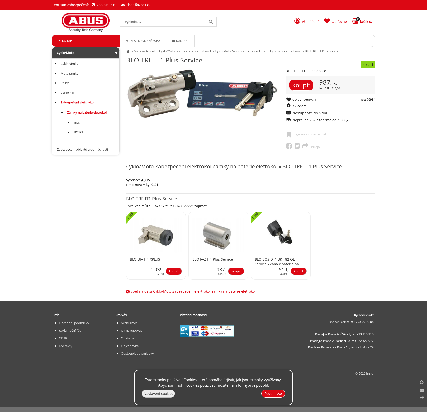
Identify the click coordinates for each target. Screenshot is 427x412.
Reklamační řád (70, 330)
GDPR (63, 338)
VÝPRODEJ (68, 92)
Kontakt (182, 40)
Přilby (65, 83)
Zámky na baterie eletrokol (87, 112)
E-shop (66, 40)
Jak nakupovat (131, 330)
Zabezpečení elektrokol (195, 51)
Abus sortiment (144, 51)
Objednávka (130, 346)
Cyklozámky (69, 64)
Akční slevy (129, 323)
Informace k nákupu (144, 40)
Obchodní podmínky (74, 323)
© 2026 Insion (365, 373)
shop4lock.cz (138, 4)
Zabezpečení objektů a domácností (82, 149)
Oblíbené (127, 338)
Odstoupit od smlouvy (137, 353)
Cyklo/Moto (167, 51)
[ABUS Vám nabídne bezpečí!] (128, 51)
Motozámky (69, 73)
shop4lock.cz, (340, 322)
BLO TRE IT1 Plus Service (322, 51)
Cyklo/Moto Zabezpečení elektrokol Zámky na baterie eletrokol (258, 51)
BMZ (77, 122)
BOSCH (79, 132)
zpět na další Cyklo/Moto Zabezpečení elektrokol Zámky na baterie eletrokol (193, 291)
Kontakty (65, 346)
